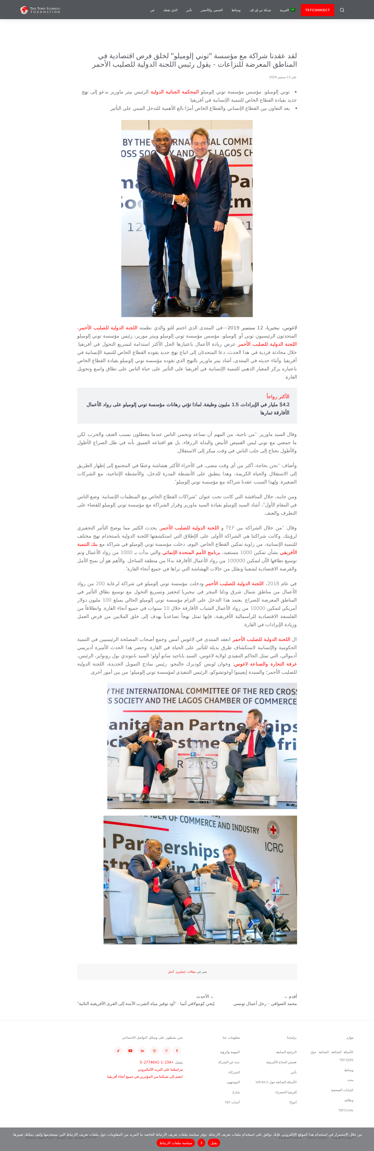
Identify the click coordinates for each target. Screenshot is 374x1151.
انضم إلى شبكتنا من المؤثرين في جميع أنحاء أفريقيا (145, 1076)
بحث (350, 1080)
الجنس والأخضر (211, 10)
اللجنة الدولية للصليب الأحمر (108, 327)
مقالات (191, 972)
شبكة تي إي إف (260, 10)
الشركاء (234, 1072)
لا (201, 1143)
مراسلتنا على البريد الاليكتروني (160, 1069)
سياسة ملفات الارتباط (175, 1143)
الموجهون (233, 1082)
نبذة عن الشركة (229, 1062)
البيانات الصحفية (342, 1090)
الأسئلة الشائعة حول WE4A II (276, 1082)
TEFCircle (345, 1110)
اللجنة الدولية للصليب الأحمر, (189, 528)
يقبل (214, 1143)
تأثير (189, 10)
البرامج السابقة (286, 1052)
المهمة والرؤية (230, 1052)
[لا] (367, 1139)
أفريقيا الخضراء (286, 1092)
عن (152, 10)
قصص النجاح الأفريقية (281, 1062)
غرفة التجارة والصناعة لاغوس (265, 664)
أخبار (171, 972)
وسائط (236, 10)
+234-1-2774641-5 (156, 1062)
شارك (236, 1092)
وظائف (348, 1100)
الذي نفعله (170, 10)
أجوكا (293, 1102)
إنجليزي (180, 972)
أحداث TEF (232, 1102)
